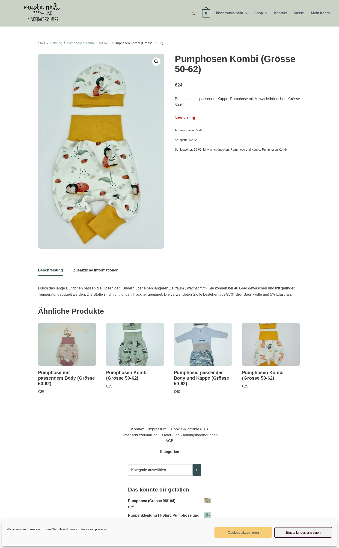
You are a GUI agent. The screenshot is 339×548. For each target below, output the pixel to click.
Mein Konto (320, 13)
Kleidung (56, 43)
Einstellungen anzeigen (303, 532)
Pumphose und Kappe (245, 149)
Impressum (157, 429)
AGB (169, 441)
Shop (258, 13)
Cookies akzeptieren (243, 532)
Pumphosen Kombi (81, 43)
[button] (232, 13)
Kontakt (280, 13)
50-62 (103, 43)
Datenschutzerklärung (140, 435)
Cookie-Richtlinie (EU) (189, 429)
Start (41, 43)
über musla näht (229, 13)
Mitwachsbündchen (216, 149)
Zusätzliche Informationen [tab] (96, 270)
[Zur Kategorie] (197, 470)
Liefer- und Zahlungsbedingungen (190, 435)
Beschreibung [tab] (50, 270)
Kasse (299, 13)
